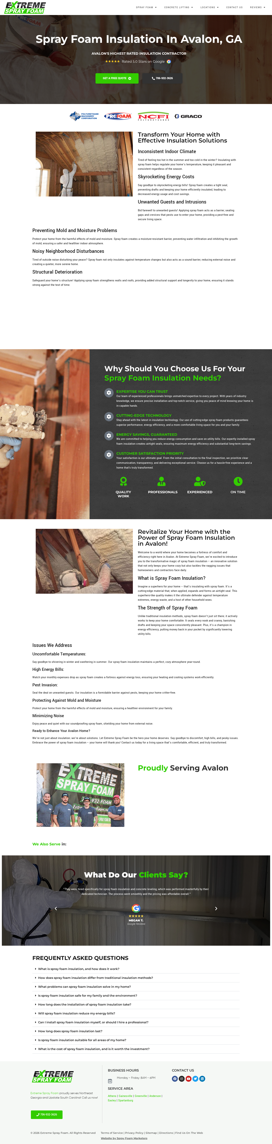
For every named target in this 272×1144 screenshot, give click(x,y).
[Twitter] (195, 1079)
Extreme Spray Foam (45, 1093)
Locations (208, 7)
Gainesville (125, 1096)
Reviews (256, 7)
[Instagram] (182, 1079)
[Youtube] (189, 1079)
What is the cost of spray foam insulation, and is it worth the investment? (94, 1049)
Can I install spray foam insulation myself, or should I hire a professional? (93, 1022)
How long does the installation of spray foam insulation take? (84, 1004)
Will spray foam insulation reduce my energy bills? (76, 1013)
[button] (55, 908)
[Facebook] (175, 1079)
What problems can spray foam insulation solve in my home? (84, 986)
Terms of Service (112, 1133)
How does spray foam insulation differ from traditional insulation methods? (95, 978)
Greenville (141, 1096)
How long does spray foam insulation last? (70, 1031)
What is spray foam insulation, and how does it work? (78, 969)
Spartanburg (125, 1100)
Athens (112, 1096)
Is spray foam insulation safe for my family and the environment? (87, 995)
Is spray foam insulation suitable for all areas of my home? (82, 1040)
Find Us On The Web (189, 1133)
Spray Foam (144, 7)
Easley (112, 1100)
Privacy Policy (134, 1133)
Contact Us (234, 7)
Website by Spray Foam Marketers (124, 1138)
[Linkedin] (202, 1079)
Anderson (155, 1096)
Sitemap (151, 1133)
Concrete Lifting (176, 7)
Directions (166, 1133)
